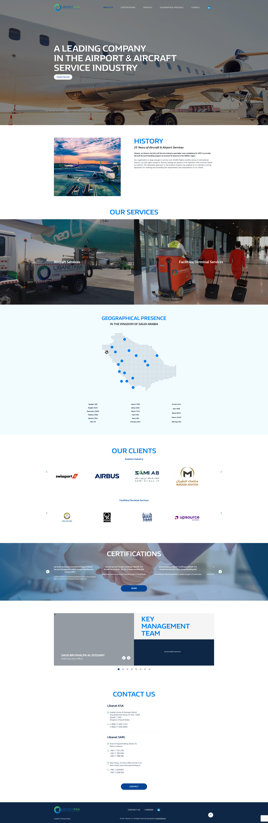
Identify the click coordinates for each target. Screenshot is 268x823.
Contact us (134, 810)
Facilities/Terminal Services (201, 262)
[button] (119, 669)
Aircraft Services (67, 262)
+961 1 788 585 (117, 756)
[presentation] (46, 472)
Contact (195, 7)
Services (147, 7)
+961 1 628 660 (117, 772)
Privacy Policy (66, 819)
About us (108, 7)
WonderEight (160, 818)
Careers (149, 810)
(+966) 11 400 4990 (118, 727)
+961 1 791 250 (117, 750)
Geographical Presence (172, 7)
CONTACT (134, 786)
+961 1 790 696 (117, 753)
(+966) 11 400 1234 (118, 724)
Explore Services (63, 77)
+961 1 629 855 (117, 770)
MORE (134, 588)
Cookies (56, 819)
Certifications (128, 7)
